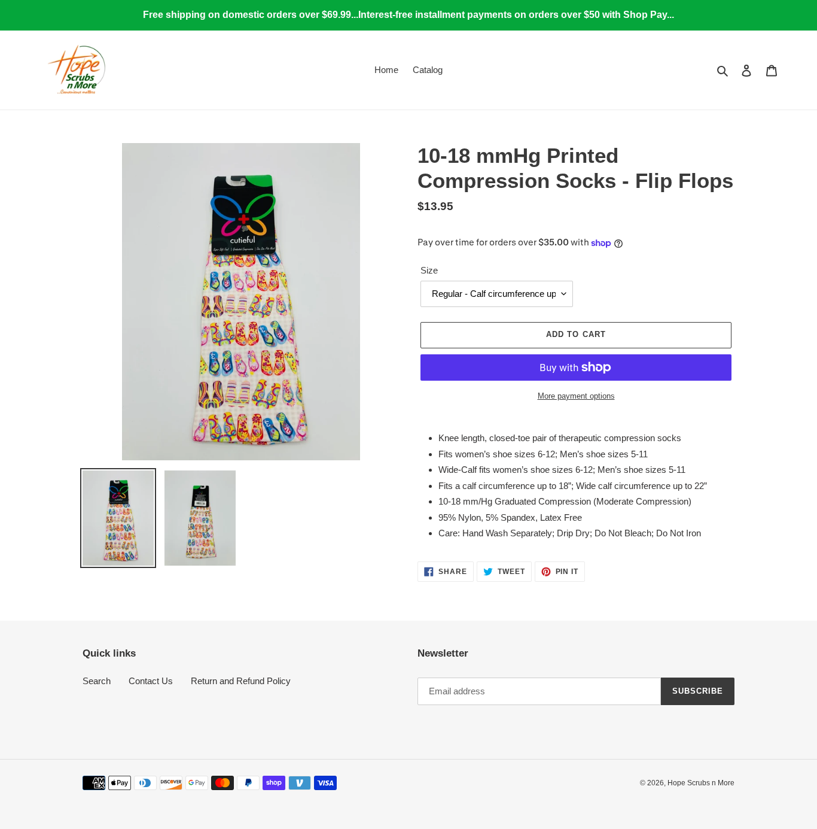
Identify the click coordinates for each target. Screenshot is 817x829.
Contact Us (151, 681)
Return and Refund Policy (241, 681)
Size (429, 270)
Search (97, 681)
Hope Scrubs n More (700, 783)
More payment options (576, 395)
